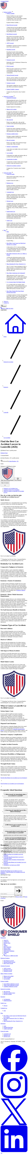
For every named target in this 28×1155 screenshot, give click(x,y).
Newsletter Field (18, 895)
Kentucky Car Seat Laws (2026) (12, 865)
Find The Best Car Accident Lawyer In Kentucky (12, 783)
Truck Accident (7, 977)
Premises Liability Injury (9, 993)
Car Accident (7, 978)
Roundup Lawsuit (8, 969)
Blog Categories (7, 947)
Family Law (3, 1003)
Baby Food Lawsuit (8, 963)
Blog (5, 230)
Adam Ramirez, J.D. (14, 461)
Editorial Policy (7, 949)
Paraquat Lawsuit (8, 971)
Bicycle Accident (8, 994)
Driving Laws (7, 1036)
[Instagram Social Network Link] (14, 1097)
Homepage (3, 937)
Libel (5, 1026)
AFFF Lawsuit (7, 968)
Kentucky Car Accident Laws (11, 488)
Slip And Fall (7, 991)
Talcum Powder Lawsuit (9, 962)
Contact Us (6, 302)
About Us (6, 301)
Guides (7, 172)
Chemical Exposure (5, 966)
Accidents (8, 96)
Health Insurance (8, 1000)
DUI (5, 1010)
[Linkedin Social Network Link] (14, 1151)
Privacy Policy (19, 896)
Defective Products (5, 958)
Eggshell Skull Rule (8, 1027)
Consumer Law (7, 1033)
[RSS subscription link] (1, 1153)
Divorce (5, 1005)
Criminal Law (4, 1008)
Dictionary (3, 1023)
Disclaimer (6, 952)
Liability (7, 12)
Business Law (7, 1035)
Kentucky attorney (21, 590)
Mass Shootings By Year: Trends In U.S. (13, 1021)
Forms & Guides (10, 174)
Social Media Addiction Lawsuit (11, 983)
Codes (5, 953)
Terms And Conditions (9, 951)
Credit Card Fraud (8, 1028)
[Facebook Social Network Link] (14, 1071)
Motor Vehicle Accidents (6, 973)
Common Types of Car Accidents (11, 489)
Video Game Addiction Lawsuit (11, 985)
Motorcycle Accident (8, 976)
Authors (5, 945)
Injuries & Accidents (11, 97)
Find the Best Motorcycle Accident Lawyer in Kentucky (14, 777)
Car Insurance (7, 999)
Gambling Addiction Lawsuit (10, 986)
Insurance (3, 996)
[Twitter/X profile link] (14, 1124)
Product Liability (10, 13)
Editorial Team (4, 453)
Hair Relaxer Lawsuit (9, 960)
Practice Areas (7, 943)
